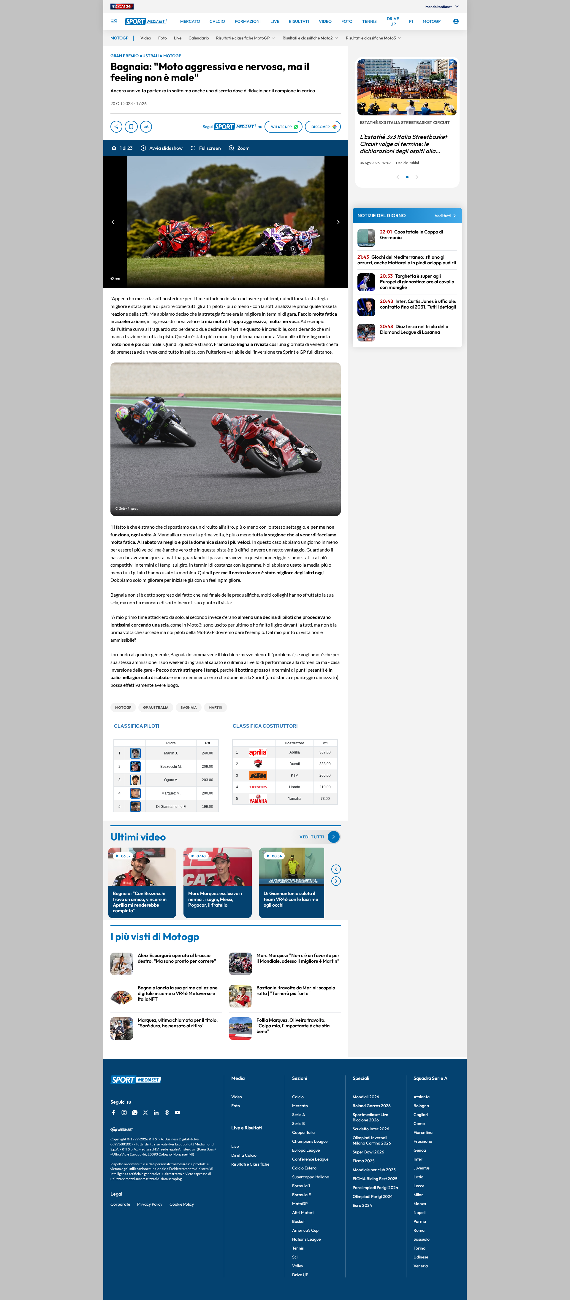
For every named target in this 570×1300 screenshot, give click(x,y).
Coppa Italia (303, 1132)
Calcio (298, 1096)
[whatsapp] (135, 1112)
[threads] (167, 1112)
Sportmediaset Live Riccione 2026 (370, 1117)
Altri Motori (303, 1212)
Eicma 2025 (364, 1161)
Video (236, 1096)
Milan (419, 1194)
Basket (298, 1221)
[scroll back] (336, 869)
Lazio (418, 1177)
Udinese (421, 1257)
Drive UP (300, 1274)
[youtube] (177, 1112)
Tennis (298, 1248)
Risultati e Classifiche (250, 1164)
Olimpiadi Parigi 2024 (372, 1196)
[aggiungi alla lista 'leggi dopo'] (131, 127)
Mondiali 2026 (366, 1096)
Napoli (419, 1212)
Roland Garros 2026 (372, 1105)
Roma (419, 1230)
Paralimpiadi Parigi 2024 (375, 1187)
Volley (297, 1266)
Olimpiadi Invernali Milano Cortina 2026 (372, 1140)
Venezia (421, 1266)
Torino (419, 1248)
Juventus (422, 1168)
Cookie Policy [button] (182, 1204)
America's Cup (305, 1230)
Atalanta (422, 1096)
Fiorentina (423, 1132)
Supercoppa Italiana (310, 1177)
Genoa (420, 1150)
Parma (420, 1221)
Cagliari (421, 1114)
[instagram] (124, 1112)
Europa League (306, 1150)
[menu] (114, 21)
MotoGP (300, 1203)
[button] (161, 148)
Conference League (310, 1159)
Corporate (120, 1204)
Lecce (419, 1185)
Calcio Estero (304, 1168)
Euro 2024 (362, 1205)
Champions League (309, 1141)
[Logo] (146, 21)
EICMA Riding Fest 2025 (375, 1178)
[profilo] (456, 21)
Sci (294, 1257)
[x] (145, 1112)
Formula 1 (301, 1185)
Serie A (298, 1114)
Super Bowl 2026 (368, 1152)
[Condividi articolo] (116, 127)
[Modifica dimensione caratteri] (146, 127)
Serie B (298, 1123)
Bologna (421, 1105)
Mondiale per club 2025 (374, 1169)
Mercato (300, 1105)
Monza (420, 1203)
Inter (418, 1159)
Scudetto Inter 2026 (371, 1128)
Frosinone (423, 1141)
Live (235, 1146)
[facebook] (113, 1112)
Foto (235, 1105)
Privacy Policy (149, 1204)
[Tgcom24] (122, 6)
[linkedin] (156, 1112)
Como (419, 1123)
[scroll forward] (336, 881)
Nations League (306, 1239)
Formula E (301, 1194)
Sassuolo (422, 1239)
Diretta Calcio (243, 1155)
